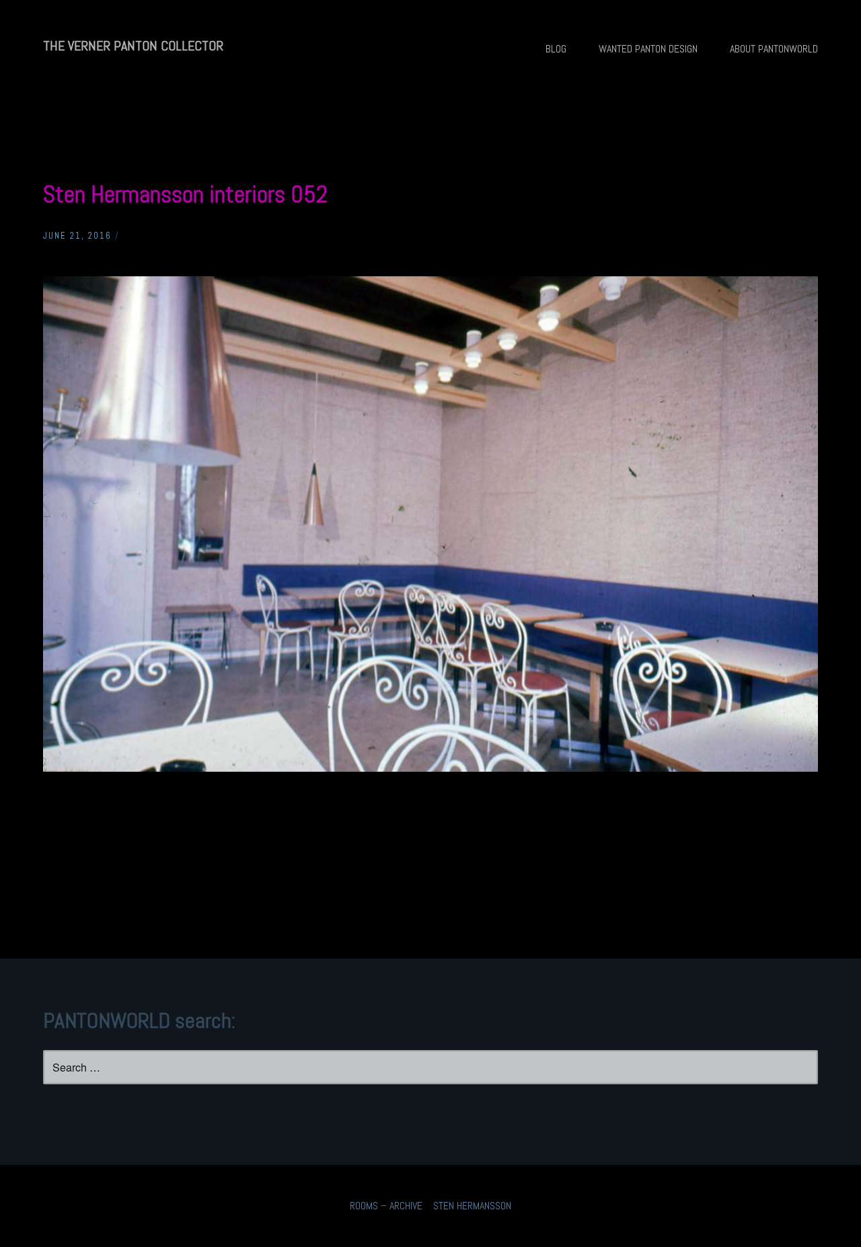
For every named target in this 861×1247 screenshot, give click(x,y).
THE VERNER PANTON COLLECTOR (133, 45)
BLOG (556, 49)
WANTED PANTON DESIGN (648, 49)
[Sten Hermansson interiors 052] (430, 768)
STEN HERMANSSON (472, 1206)
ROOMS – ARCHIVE (386, 1206)
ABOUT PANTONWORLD (774, 49)
